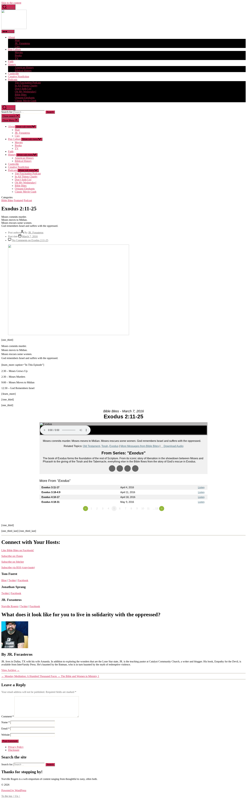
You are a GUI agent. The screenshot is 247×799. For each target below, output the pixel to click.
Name (5, 722)
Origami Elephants (25, 97)
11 (148, 508)
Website (5, 734)
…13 (155, 508)
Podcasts (12, 79)
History (12, 64)
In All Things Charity (26, 85)
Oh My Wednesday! (25, 91)
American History (24, 67)
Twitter (12, 580)
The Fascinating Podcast (28, 82)
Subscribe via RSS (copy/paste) (18, 567)
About (11, 37)
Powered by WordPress (13, 790)
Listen (201, 487)
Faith (10, 61)
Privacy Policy (16, 747)
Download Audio (173, 446)
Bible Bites (21, 94)
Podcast (28, 200)
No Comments (30, 240)
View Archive (10, 670)
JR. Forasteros (22, 43)
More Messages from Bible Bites (139, 446)
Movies (19, 52)
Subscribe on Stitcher (12, 561)
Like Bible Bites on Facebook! (17, 550)
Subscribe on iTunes (12, 556)
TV (16, 58)
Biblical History (23, 70)
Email (5, 728)
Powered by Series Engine (195, 517)
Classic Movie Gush (25, 100)
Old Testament (91, 446)
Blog (4, 580)
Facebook (23, 580)
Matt (17, 40)
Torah (104, 446)
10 (142, 508)
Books (18, 55)
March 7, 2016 (30, 236)
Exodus (113, 446)
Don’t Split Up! (23, 88)
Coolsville (13, 73)
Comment (7, 716)
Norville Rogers (9, 606)
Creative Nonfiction (18, 76)
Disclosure (13, 750)
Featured (18, 200)
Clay (17, 46)
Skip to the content (11, 2)
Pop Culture (14, 49)
